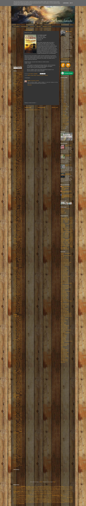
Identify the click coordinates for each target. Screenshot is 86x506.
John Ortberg (20, 244)
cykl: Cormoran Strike (65, 352)
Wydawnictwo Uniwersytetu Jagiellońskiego (27, 501)
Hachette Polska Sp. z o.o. (55, 487)
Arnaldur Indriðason (16, 116)
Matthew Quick (15, 331)
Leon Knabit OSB (16, 285)
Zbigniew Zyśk (19, 456)
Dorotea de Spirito (19, 162)
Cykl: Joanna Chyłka (64, 281)
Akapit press (18, 486)
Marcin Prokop (16, 308)
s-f (72, 241)
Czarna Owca (61, 486)
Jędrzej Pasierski (19, 254)
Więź (35, 492)
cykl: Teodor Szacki (64, 360)
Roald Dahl (16, 397)
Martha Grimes (19, 330)
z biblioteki (46, 75)
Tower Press (63, 491)
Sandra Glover (15, 406)
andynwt (40, 481)
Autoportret (32, 26)
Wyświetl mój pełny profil (65, 58)
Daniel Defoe (20, 151)
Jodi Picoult (15, 239)
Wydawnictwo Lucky (70, 496)
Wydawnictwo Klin (23, 496)
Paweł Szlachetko (16, 379)
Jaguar (16, 488)
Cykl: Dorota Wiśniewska (65, 263)
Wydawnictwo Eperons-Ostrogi (47, 495)
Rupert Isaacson (16, 402)
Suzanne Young (19, 423)
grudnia (64, 103)
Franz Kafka (20, 181)
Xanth (62, 346)
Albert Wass (15, 82)
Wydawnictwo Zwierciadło (17, 502)
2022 (63, 85)
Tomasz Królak (19, 435)
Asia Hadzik (69, 31)
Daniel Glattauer (16, 152)
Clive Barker (15, 149)
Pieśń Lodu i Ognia (64, 327)
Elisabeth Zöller (15, 168)
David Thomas (15, 158)
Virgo (72, 491)
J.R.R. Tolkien (19, 209)
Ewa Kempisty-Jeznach (16, 177)
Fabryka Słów (31, 487)
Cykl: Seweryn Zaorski (65, 303)
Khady (21, 273)
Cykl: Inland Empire (64, 274)
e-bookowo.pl (67, 502)
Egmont (24, 487)
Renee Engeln (19, 396)
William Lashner (19, 445)
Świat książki (21, 503)
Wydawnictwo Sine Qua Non (47, 500)
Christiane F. (20, 145)
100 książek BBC (24, 26)
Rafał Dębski (18, 389)
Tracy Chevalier (15, 438)
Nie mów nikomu (66, 120)
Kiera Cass (15, 274)
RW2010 (31, 491)
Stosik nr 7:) (65, 115)
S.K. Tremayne (19, 403)
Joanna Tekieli (19, 237)
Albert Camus (20, 81)
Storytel (52, 491)
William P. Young (16, 446)
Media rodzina (58, 488)
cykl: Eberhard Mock (64, 355)
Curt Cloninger (15, 150)
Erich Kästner (18, 171)
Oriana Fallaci (15, 368)
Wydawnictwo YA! (61, 501)
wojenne (71, 247)
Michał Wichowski (19, 352)
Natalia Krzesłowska (19, 360)
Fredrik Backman (16, 182)
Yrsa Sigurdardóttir (17, 454)
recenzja (38, 75)
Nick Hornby (20, 363)
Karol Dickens (19, 257)
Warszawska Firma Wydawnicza (23, 492)
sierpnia (64, 109)
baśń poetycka (70, 218)
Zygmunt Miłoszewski (17, 457)
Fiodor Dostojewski (16, 180)
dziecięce (66, 220)
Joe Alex (19, 239)
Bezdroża (36, 486)
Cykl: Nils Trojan (64, 298)
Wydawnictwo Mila (57, 497)
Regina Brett (17, 393)
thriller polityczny (70, 245)
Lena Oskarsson (19, 284)
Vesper (66, 491)
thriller (69, 243)
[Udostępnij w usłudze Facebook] (43, 73)
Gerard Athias (19, 188)
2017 (63, 92)
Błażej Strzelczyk (19, 128)
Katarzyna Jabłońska (17, 266)
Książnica (44, 488)
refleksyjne (63, 240)
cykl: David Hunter (64, 353)
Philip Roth (15, 381)
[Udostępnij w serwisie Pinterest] (44, 73)
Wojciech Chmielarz (17, 448)
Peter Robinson (15, 380)
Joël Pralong (18, 248)
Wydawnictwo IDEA (65, 495)
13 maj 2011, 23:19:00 (34, 80)
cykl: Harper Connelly (64, 356)
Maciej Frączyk (19, 297)
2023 (63, 83)
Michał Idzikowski (19, 350)
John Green (15, 244)
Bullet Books (51, 486)
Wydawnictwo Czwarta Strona (46, 493)
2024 (63, 82)
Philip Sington (20, 381)
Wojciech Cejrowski (19, 447)
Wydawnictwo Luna (16, 497)
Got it (71, 3)
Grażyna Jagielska (16, 190)
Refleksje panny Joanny (66, 191)
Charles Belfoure (16, 138)
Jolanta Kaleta (16, 246)
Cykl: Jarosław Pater (64, 280)
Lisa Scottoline (20, 289)
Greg (50, 487)
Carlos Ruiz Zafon (17, 135)
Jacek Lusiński (19, 211)
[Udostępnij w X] (42, 73)
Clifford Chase (19, 148)
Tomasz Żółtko (19, 437)
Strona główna (16, 26)
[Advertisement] (17, 46)
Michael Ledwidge (16, 347)
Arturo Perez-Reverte (16, 119)
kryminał (63, 226)
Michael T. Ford (19, 348)
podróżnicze (62, 232)
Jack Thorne (19, 216)
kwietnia (64, 126)
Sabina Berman (16, 404)
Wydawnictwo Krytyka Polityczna (41, 496)
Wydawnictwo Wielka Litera (47, 501)
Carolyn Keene (16, 136)
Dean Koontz (20, 158)
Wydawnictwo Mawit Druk (51, 497)
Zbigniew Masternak (16, 455)
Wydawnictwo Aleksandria (53, 492)
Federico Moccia (19, 179)
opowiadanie (63, 231)
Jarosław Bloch (16, 226)
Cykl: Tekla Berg (64, 306)
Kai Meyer (14, 255)
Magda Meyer (20, 298)
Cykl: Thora (63, 307)
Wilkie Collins (15, 445)
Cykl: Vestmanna (64, 310)
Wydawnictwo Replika (22, 500)
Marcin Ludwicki (19, 306)
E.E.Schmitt (15, 165)
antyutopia (71, 217)
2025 (63, 80)
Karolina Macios (16, 259)
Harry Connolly (16, 199)
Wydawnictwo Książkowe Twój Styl (52, 496)
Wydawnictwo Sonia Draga (67, 500)
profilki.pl (62, 69)
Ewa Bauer (15, 176)
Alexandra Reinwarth (17, 90)
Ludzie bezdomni (66, 117)
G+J (34, 487)
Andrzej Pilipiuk (17, 96)
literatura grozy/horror (65, 229)
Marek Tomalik (15, 318)
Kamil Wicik (18, 255)
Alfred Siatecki (16, 91)
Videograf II (69, 491)
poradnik (67, 233)
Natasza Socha (19, 362)
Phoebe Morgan (16, 382)
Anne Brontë (15, 110)
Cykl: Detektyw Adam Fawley (66, 262)
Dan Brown (20, 150)
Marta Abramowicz (16, 326)
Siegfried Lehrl (16, 412)
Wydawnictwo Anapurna (61, 492)
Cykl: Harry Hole (64, 270)
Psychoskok (25, 491)
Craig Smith (20, 149)
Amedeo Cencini (18, 93)
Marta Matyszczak (16, 329)
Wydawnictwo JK (18, 496)
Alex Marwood (19, 89)
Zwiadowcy (63, 348)
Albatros (29, 75)
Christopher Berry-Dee (17, 146)
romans (62, 241)
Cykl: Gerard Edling (64, 269)
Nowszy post (28, 107)
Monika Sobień (15, 358)
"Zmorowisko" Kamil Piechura (68, 174)
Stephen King (19, 418)
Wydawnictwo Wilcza (55, 501)
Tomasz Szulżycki (16, 436)
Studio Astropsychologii (57, 491)
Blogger (54, 481)
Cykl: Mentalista (63, 292)
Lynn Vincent (17, 296)
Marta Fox (18, 327)
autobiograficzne (64, 218)
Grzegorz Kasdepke (19, 192)
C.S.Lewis (15, 131)
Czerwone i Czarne (67, 486)
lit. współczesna (70, 228)
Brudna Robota (65, 118)
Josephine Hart (17, 247)
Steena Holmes (16, 415)
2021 (63, 86)
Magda (28, 80)
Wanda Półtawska (19, 440)
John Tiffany (15, 245)
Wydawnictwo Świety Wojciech (34, 502)
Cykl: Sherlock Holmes (65, 304)
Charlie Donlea (19, 139)
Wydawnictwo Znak (68, 501)
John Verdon (20, 245)
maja (64, 114)
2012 (63, 100)
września (64, 108)
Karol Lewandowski (17, 258)
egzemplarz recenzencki (65, 208)
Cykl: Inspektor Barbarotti (65, 276)
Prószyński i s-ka (18, 491)
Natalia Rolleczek (16, 361)
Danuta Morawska (16, 156)
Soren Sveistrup (19, 414)
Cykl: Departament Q (64, 260)
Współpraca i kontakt (47, 26)
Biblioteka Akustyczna (42, 486)
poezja (66, 232)
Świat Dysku (63, 362)
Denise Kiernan (16, 159)
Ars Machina (33, 486)
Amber (29, 486)
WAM (17, 492)
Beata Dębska (19, 122)
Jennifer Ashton (15, 228)
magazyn (67, 230)
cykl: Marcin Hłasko (64, 359)
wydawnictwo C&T (16, 503)
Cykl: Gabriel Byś (64, 267)
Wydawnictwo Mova (64, 497)
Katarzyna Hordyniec (17, 265)
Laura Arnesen (18, 283)
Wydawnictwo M (22, 497)
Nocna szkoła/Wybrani (65, 325)
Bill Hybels (14, 127)
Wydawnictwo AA (39, 492)
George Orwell (15, 187)
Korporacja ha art (30, 488)
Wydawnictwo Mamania (43, 497)
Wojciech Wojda (19, 450)
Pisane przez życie (64, 328)
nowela (71, 230)
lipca (64, 111)
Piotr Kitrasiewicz (19, 384)
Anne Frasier (20, 110)
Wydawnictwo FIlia (57, 495)
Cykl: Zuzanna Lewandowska (66, 313)
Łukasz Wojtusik (15, 466)
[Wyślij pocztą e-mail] (40, 73)
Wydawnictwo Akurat (45, 492)
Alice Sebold (17, 92)
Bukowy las (48, 486)
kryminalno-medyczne (69, 224)
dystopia (62, 220)
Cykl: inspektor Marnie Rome (66, 314)
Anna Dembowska (17, 100)
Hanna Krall (15, 197)
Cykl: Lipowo (63, 289)
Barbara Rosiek (16, 121)
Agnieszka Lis (15, 79)
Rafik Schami (15, 391)
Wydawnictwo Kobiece (30, 496)
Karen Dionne (18, 256)
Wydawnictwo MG (29, 497)
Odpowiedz (29, 84)
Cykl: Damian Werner (64, 259)
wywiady (67, 248)
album (61, 217)
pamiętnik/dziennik (69, 231)
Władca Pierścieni (64, 345)
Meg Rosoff (17, 342)
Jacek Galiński (16, 210)
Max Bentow (18, 332)
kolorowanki (62, 223)
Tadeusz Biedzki (16, 426)
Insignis (71, 487)
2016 (63, 94)
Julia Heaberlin (19, 249)
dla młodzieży (67, 219)
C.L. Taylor (19, 130)
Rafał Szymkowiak (19, 390)
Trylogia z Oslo (63, 339)
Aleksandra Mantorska (17, 87)
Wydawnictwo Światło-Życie (25, 502)
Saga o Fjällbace (64, 335)
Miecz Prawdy (63, 324)
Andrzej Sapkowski (17, 97)
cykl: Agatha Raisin (64, 349)
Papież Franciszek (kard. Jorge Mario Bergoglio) (17, 371)
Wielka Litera (31, 492)
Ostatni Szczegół (66, 123)
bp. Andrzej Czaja (16, 458)
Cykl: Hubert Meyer (64, 273)
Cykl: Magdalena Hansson (65, 291)
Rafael (33, 491)
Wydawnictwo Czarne (36, 493)
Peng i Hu (20, 379)
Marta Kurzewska (19, 328)
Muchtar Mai (15, 359)
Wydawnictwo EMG (33, 495)
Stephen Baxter (15, 417)
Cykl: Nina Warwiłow (64, 299)
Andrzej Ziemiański (16, 98)
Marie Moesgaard (16, 320)
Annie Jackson (19, 112)
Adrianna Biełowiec (17, 73)
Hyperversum (63, 320)
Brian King (18, 127)
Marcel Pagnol (18, 305)
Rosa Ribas (20, 401)
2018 (63, 91)
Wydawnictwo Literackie (61, 496)
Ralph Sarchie (19, 392)
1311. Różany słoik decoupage (65, 189)
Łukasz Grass (19, 465)
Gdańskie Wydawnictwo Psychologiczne (42, 487)
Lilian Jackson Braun (16, 287)
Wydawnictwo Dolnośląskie (24, 495)
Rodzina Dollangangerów (65, 332)
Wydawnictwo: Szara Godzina (43, 502)
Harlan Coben (33, 75)
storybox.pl (71, 502)
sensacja (42, 75)
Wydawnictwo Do (15, 495)
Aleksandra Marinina (16, 88)
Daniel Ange (15, 151)
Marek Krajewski (16, 315)
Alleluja (63, 197)
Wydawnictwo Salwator (38, 500)
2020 (63, 88)
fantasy (71, 220)
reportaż (71, 240)
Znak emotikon (56, 502)
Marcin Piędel (20, 307)
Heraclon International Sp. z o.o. (64, 487)
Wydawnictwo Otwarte (41, 498)
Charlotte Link (15, 140)
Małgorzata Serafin (19, 340)
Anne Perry (18, 111)
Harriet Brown (19, 198)
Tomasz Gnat (17, 434)
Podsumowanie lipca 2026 (68, 155)
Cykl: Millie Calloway (64, 295)
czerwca (64, 112)
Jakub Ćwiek (19, 218)
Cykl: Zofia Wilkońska (64, 311)
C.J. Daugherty (16, 129)
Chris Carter (20, 141)
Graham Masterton (17, 189)
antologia (65, 217)
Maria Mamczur (19, 319)
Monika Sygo (20, 358)
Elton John (17, 169)
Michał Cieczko (16, 349)
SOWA (38, 491)
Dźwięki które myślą (64, 318)
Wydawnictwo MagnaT (36, 497)
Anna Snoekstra (19, 109)
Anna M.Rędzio (16, 106)
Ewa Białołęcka (19, 176)
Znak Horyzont (52, 502)
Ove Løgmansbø (19, 369)
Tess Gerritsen (17, 432)
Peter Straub (20, 380)
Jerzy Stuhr (20, 228)
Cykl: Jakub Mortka (64, 277)
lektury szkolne (64, 228)
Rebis (36, 491)
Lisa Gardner (15, 289)
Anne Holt (15, 111)
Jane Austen (20, 222)
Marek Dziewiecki (17, 313)
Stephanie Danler (19, 416)
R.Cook (14, 389)
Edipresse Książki (19, 487)
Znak (49, 502)
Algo (26, 486)
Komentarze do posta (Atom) (34, 109)
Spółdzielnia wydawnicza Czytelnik (45, 491)
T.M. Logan (20, 425)
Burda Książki (56, 486)
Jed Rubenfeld (19, 227)
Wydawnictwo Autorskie (69, 492)
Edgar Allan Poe (16, 166)
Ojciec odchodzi (65, 124)
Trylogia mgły (63, 338)
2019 (63, 89)
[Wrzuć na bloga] (41, 73)
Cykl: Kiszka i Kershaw (65, 285)
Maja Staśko (17, 304)
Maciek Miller (15, 298)
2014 (63, 97)
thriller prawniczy (64, 246)
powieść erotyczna (64, 237)
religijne (67, 240)
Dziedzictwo (63, 317)
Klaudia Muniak (19, 276)
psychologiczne (69, 239)
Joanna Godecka (19, 232)
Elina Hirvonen (19, 167)
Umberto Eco (20, 438)
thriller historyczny (69, 244)
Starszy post (55, 107)
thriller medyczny (64, 245)
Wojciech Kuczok (16, 449)
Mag (54, 488)
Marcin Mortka (15, 307)
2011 (63, 102)
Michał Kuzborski (16, 351)
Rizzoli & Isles (63, 331)
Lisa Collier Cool (19, 288)
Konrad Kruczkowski (16, 277)
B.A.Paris (20, 120)
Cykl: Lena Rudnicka (64, 288)
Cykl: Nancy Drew (64, 296)
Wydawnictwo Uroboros (38, 501)
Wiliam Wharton (19, 444)
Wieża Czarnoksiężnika (65, 343)
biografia (62, 219)
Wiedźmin (62, 342)
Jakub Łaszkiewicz (16, 219)
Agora (14, 486)
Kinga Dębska (18, 275)
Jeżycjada (62, 322)
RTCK (29, 491)
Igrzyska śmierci (64, 321)
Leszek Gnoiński (19, 286)
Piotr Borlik (18, 383)
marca (64, 128)
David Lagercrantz (19, 157)
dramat (71, 219)
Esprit (27, 487)
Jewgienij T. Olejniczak (17, 229)
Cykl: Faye (62, 266)
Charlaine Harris (19, 137)
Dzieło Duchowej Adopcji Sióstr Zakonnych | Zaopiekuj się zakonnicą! (67, 195)
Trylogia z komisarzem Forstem (66, 341)
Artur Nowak (19, 118)
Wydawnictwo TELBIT (16, 501)
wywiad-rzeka (63, 248)
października (65, 106)
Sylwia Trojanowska (16, 424)
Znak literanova (62, 502)
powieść (71, 233)
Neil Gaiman (15, 363)
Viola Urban (15, 439)
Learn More (66, 3)
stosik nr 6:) (65, 121)
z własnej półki (63, 212)
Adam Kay (15, 72)
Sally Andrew (19, 405)
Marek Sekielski (19, 317)
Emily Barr (18, 170)
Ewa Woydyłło (18, 178)
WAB (14, 492)
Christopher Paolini (16, 147)
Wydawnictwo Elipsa (39, 495)
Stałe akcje (38, 26)
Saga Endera (63, 334)
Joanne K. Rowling (17, 238)
